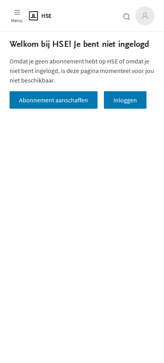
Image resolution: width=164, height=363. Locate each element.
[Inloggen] (144, 15)
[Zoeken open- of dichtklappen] (126, 16)
